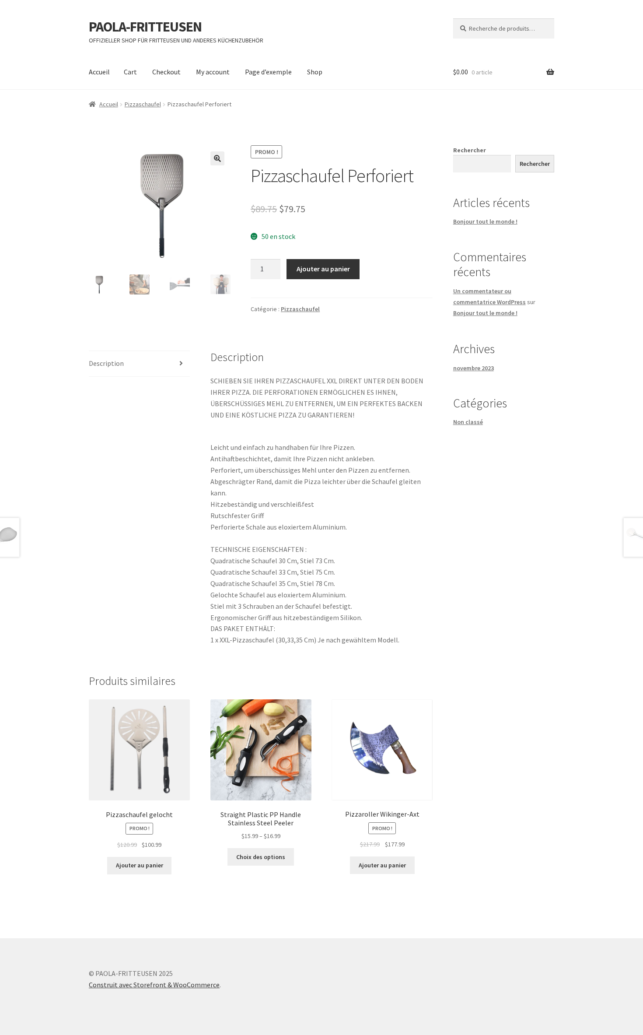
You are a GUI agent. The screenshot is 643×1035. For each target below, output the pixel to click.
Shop (314, 71)
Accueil (99, 71)
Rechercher (469, 150)
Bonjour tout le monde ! (485, 221)
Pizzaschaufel (143, 104)
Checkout (166, 71)
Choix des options (260, 857)
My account (213, 71)
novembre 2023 (473, 368)
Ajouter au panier (323, 268)
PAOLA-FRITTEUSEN (145, 26)
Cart (130, 71)
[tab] (139, 364)
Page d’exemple (268, 71)
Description (106, 363)
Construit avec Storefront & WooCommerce (154, 984)
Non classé (468, 422)
